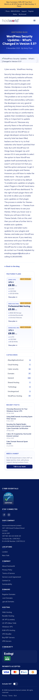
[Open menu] (34, 20)
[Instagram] (9, 515)
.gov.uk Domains (8, 602)
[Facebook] (4, 515)
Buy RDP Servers (8, 637)
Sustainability (7, 584)
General (19, 378)
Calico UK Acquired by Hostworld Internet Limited (18, 435)
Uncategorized (19, 391)
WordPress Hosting (24, 69)
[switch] (15, 683)
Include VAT (7, 684)
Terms (10, 695)
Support (24, 11)
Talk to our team (19, 467)
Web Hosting (7, 612)
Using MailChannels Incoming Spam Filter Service (19, 418)
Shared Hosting (19, 382)
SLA (15, 695)
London (5, 552)
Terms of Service (8, 573)
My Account (22, 14)
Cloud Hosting (19, 365)
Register (31, 11)
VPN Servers (6, 641)
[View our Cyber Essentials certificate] (8, 498)
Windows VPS (7, 627)
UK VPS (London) (8, 620)
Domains (19, 374)
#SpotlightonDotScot (19, 360)
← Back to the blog (12, 266)
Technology (19, 387)
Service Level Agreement (11, 577)
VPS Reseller (6, 634)
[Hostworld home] (10, 20)
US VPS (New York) (9, 623)
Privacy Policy (7, 570)
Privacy (4, 695)
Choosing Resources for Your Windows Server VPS (16, 410)
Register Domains (8, 594)
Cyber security (10, 69)
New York (5, 555)
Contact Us (6, 580)
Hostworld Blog (19, 32)
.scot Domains (7, 598)
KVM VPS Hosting (8, 630)
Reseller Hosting (8, 616)
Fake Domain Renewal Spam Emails (17, 443)
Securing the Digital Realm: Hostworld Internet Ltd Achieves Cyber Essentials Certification (18, 426)
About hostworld (8, 566)
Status (15, 14)
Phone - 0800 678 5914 (13, 11)
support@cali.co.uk (20, 253)
